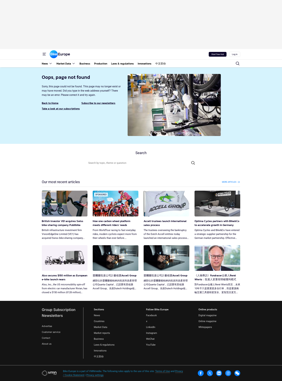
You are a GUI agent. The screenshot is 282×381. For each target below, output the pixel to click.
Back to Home (50, 103)
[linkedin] (219, 373)
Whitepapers (205, 327)
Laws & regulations (104, 344)
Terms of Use (162, 371)
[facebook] (201, 373)
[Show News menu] (51, 63)
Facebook (151, 315)
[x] (210, 373)
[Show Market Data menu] (74, 63)
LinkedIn (150, 327)
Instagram (151, 333)
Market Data (100, 327)
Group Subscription (58, 310)
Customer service (51, 332)
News (97, 315)
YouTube (151, 344)
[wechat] (237, 373)
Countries (99, 321)
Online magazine (207, 321)
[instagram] (228, 373)
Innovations (100, 350)
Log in (234, 54)
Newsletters (52, 315)
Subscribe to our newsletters (98, 103)
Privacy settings (95, 375)
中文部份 (99, 356)
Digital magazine (207, 315)
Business (99, 338)
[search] (237, 63)
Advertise (47, 326)
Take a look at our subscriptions (61, 109)
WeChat (150, 338)
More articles (229, 182)
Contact (46, 337)
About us (46, 343)
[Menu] (44, 54)
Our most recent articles (61, 182)
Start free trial (217, 54)
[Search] (193, 162)
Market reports (102, 333)
